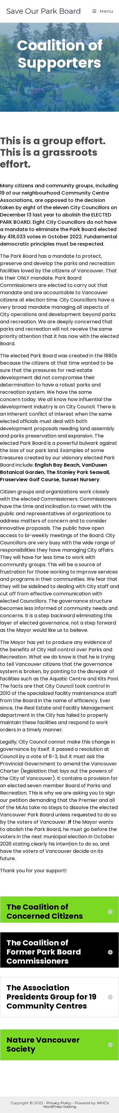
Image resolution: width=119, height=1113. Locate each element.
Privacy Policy (58, 1103)
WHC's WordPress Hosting (76, 1105)
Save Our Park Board (43, 11)
